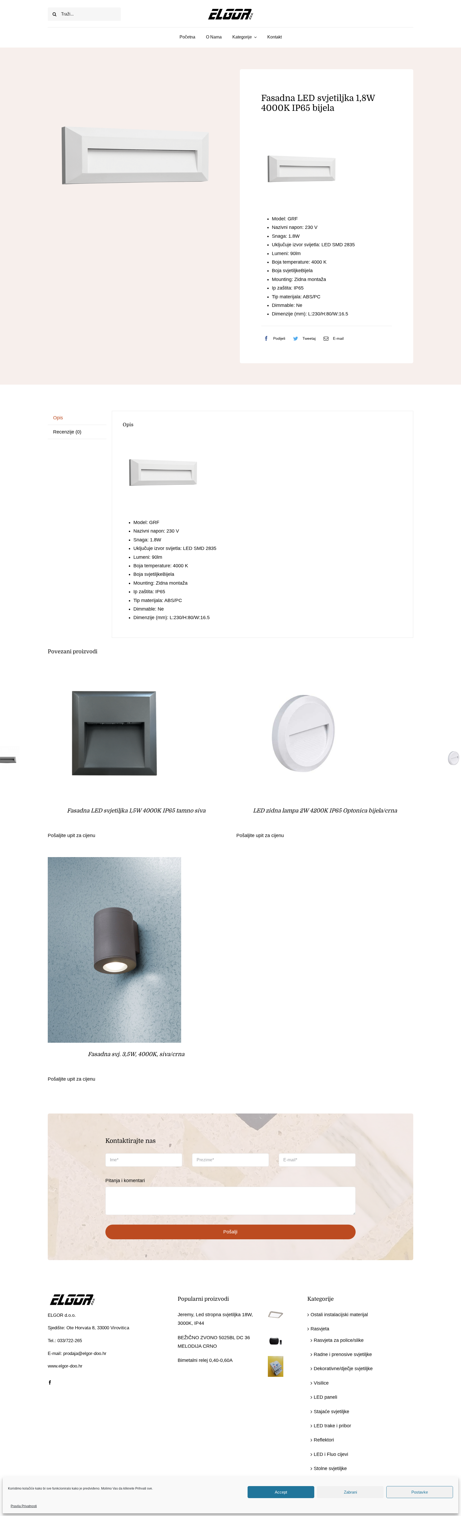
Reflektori (324, 1440)
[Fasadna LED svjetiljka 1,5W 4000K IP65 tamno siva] (114, 670)
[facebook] (50, 1382)
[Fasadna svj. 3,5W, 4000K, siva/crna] (114, 861)
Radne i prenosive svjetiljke (343, 1354)
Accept (281, 1492)
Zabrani (350, 1492)
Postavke (419, 1492)
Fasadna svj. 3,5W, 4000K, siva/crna (136, 1054)
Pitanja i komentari (125, 1180)
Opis (58, 417)
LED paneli (325, 1397)
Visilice (321, 1383)
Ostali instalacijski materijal (339, 1314)
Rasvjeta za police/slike (339, 1340)
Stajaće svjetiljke (331, 1411)
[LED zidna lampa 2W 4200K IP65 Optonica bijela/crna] (303, 670)
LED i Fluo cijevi (331, 1454)
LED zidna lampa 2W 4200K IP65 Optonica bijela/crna (325, 810)
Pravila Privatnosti (24, 1506)
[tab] (77, 418)
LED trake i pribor (332, 1425)
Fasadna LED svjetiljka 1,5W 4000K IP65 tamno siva (136, 810)
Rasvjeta (320, 1328)
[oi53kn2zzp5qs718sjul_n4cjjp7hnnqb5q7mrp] (134, 156)
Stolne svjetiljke (330, 1468)
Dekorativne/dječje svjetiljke (343, 1368)
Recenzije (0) (67, 432)
